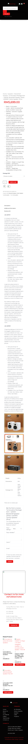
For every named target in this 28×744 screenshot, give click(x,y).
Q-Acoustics (7, 195)
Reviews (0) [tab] (7, 211)
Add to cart (13, 182)
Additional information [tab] (10, 208)
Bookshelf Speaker (12, 193)
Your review (10, 532)
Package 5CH (6, 173)
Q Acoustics (15, 195)
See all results (8, 16)
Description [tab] (7, 205)
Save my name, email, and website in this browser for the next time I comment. (13, 556)
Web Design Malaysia (17, 739)
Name (8, 542)
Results (6, 13)
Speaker (10, 94)
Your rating (8, 528)
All (7, 193)
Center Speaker (20, 193)
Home (5, 94)
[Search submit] (5, 11)
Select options (8, 664)
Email (8, 548)
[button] (4, 3)
